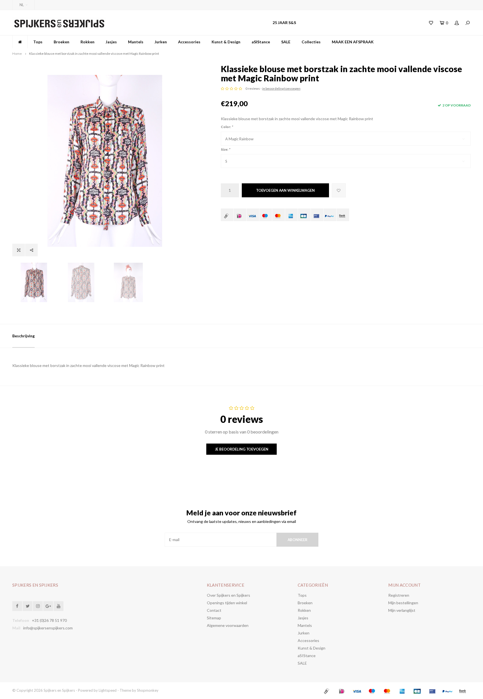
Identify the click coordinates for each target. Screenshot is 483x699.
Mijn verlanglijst (401, 610)
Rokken (87, 41)
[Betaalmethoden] (227, 214)
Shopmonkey (147, 690)
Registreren (398, 595)
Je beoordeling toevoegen (241, 449)
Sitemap (214, 617)
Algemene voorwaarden (227, 625)
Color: (227, 127)
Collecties (311, 41)
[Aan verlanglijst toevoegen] (339, 190)
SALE (285, 41)
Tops (37, 41)
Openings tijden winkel (227, 602)
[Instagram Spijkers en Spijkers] (38, 606)
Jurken (161, 41)
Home (17, 53)
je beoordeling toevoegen (281, 88)
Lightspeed (108, 690)
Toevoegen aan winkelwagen (285, 190)
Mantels (135, 41)
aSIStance (261, 41)
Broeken (61, 41)
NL (22, 5)
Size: (225, 149)
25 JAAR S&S (284, 22)
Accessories (189, 41)
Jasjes (111, 41)
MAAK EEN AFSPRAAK (353, 41)
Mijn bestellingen (403, 602)
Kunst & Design (226, 41)
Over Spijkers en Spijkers (228, 595)
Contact (214, 610)
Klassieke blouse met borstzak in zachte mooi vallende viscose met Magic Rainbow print (94, 53)
